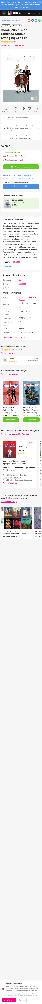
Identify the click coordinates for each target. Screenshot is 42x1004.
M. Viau (13, 413)
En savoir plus (25, 7)
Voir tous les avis (8, 353)
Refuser (22, 1000)
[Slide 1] (19, 101)
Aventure (22, 283)
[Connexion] (38, 13)
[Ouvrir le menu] (4, 13)
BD (20, 280)
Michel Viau (23, 297)
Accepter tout (9, 1000)
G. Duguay (6, 413)
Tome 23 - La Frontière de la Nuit (15, 475)
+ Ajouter (16, 262)
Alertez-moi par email (23, 167)
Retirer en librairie (21, 186)
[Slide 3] (22, 101)
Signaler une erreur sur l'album (14, 337)
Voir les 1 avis (6, 45)
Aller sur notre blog (9, 501)
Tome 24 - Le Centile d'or (12, 478)
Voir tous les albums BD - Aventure (15, 434)
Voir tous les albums (9, 374)
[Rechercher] (29, 13)
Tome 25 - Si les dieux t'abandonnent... (17, 480)
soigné (20, 160)
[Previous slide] (5, 76)
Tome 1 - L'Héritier (9, 470)
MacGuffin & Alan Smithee (12, 20)
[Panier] (34, 13)
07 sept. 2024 (34, 359)
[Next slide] (36, 76)
